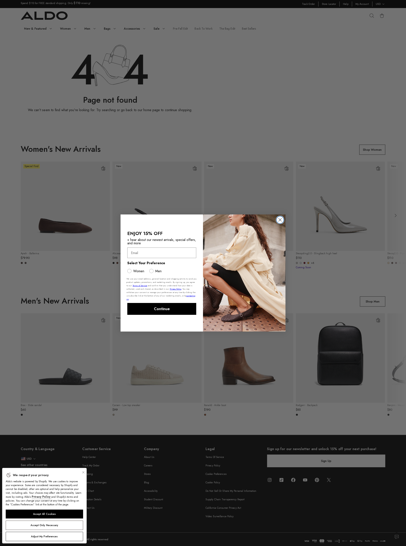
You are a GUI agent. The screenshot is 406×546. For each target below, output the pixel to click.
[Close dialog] (280, 220)
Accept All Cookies (44, 514)
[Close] (83, 472)
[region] (44, 505)
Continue (162, 309)
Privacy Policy (41, 497)
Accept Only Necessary (44, 525)
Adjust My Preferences (44, 536)
